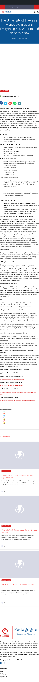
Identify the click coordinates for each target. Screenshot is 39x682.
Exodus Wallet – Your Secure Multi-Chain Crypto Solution (17, 476)
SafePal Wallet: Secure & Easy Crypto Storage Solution (19, 531)
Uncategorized (6, 471)
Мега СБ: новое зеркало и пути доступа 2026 (18, 585)
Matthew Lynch (9, 96)
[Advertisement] (19, 64)
